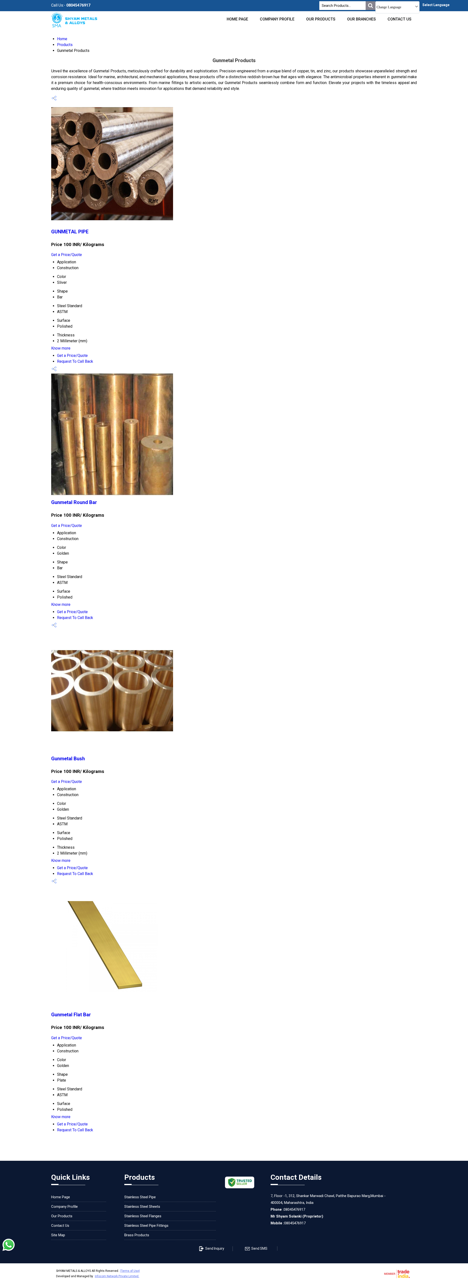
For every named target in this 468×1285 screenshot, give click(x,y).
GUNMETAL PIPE (69, 232)
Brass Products (136, 1235)
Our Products (320, 19)
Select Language (435, 5)
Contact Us (399, 19)
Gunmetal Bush (68, 758)
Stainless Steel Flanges (142, 1216)
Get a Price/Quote (66, 254)
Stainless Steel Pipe (140, 1197)
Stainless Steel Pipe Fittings (146, 1225)
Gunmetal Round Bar (74, 502)
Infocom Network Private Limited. (117, 1276)
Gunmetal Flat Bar (71, 1015)
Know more (60, 348)
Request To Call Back (75, 361)
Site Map (58, 1235)
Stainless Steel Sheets (142, 1206)
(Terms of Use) (130, 1271)
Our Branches (361, 19)
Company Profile (277, 19)
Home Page (237, 19)
